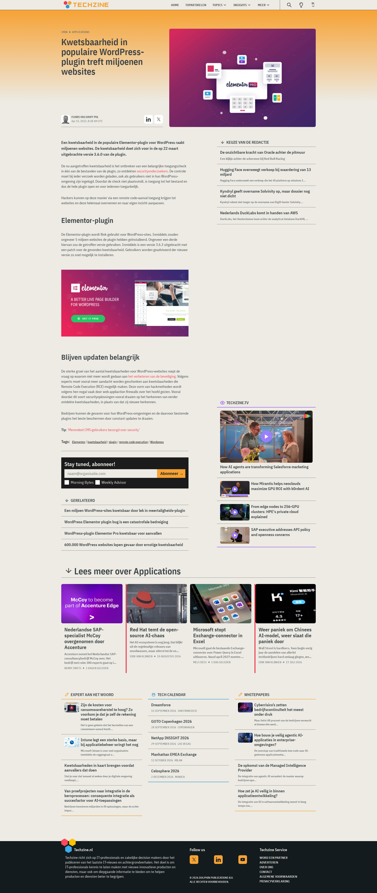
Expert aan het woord (92, 694)
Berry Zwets (72, 668)
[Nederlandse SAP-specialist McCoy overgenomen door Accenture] (92, 603)
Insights (240, 5)
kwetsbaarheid (97, 442)
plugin (113, 442)
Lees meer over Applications (127, 571)
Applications (81, 32)
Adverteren (269, 862)
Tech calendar (171, 694)
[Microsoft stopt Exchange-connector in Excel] (220, 603)
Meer (262, 5)
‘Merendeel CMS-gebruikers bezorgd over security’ (104, 430)
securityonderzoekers (152, 171)
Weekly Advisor (114, 482)
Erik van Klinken (141, 656)
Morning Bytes (82, 482)
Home (175, 5)
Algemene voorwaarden (278, 876)
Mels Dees (200, 662)
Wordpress (157, 442)
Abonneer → (171, 473)
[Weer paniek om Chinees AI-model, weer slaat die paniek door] (285, 603)
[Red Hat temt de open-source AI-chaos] (157, 603)
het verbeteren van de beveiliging (152, 376)
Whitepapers (256, 694)
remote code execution (133, 442)
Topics (217, 5)
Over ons (266, 867)
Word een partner (274, 858)
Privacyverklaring (275, 881)
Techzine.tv (237, 402)
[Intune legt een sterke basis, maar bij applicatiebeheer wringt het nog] (71, 747)
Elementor (78, 442)
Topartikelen (195, 5)
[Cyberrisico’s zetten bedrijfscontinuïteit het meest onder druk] (245, 714)
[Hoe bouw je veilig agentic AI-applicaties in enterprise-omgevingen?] (245, 745)
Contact (266, 872)
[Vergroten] (183, 281)
